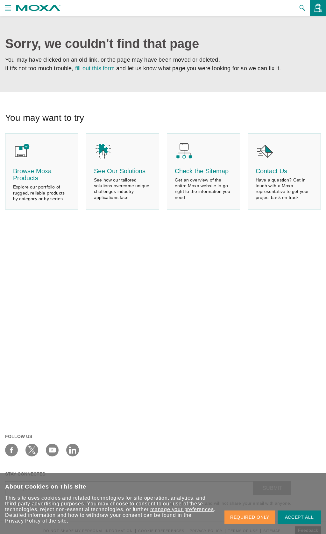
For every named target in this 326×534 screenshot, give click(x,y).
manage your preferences (182, 509)
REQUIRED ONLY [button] (249, 517)
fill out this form (95, 68)
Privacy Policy (23, 521)
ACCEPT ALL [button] (299, 517)
